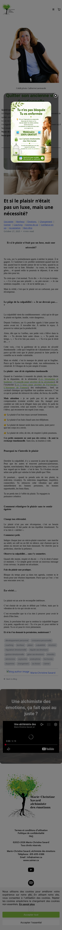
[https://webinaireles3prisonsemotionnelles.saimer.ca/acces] (31, 132)
